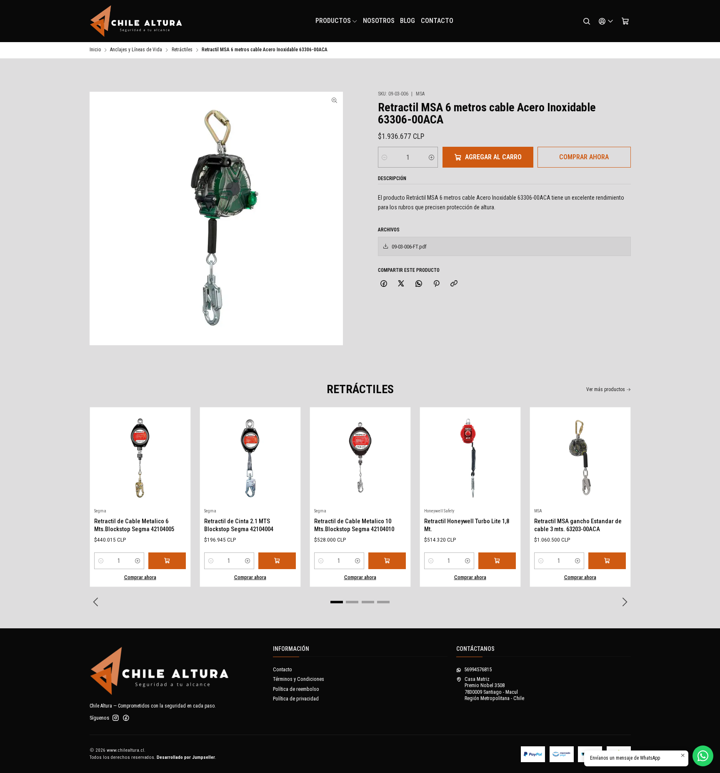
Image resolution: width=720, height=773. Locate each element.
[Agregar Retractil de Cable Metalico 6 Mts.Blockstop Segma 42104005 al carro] (167, 560)
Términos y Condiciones (298, 679)
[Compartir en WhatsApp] (419, 283)
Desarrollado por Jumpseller (186, 757)
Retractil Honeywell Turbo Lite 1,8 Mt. (466, 524)
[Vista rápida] (103, 455)
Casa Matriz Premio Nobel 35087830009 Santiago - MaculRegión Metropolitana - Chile (494, 688)
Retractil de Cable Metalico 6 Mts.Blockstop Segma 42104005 (134, 524)
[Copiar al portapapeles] (454, 283)
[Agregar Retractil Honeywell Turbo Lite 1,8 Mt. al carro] (497, 560)
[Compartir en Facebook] (384, 283)
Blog (407, 21)
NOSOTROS (379, 21)
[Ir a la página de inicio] (136, 21)
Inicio (95, 50)
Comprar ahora (584, 157)
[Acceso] (606, 21)
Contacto (437, 21)
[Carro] (625, 21)
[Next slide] (624, 602)
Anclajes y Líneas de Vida (136, 50)
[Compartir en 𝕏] (401, 283)
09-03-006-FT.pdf (409, 246)
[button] (337, 602)
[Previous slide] (96, 602)
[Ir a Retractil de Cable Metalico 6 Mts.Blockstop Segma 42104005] (140, 458)
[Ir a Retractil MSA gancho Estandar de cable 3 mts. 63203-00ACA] (580, 458)
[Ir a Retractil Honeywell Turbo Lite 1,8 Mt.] (470, 458)
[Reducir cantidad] (384, 157)
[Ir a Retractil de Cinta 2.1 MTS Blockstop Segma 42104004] (250, 458)
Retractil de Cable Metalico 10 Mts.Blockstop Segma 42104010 (354, 524)
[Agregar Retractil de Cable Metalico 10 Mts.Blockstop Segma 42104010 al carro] (387, 560)
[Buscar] (586, 21)
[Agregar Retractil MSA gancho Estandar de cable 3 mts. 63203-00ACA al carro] (607, 560)
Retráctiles (182, 50)
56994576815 (478, 670)
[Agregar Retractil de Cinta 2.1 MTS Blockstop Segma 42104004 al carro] (277, 560)
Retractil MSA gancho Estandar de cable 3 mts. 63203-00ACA (578, 524)
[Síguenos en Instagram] (115, 718)
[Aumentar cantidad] (431, 157)
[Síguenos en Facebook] (126, 718)
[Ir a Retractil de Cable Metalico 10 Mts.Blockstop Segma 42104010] (360, 458)
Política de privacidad (296, 699)
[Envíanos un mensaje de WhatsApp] (702, 755)
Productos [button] (333, 21)
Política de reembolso (296, 689)
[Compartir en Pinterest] (436, 283)
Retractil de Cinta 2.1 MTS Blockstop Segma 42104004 (238, 524)
